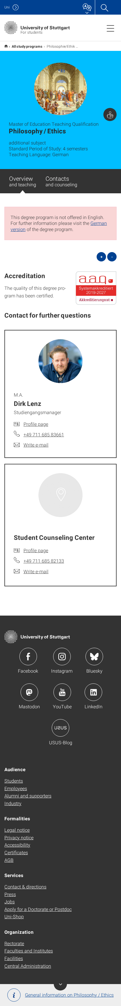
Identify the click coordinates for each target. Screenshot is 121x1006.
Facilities (13, 958)
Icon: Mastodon (29, 692)
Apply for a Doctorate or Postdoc (38, 909)
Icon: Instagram (62, 656)
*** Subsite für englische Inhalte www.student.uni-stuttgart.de (6, 46)
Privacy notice (18, 837)
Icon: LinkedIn (93, 692)
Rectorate (14, 943)
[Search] (104, 7)
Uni (7, 7)
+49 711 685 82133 (43, 561)
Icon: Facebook (28, 656)
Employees (15, 788)
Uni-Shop (14, 916)
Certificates (16, 852)
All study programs (27, 46)
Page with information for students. (110, 114)
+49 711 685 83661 (43, 434)
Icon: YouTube (62, 692)
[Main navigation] (110, 28)
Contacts (61, 181)
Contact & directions (25, 886)
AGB (9, 860)
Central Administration (27, 966)
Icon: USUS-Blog (60, 728)
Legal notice (17, 830)
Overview (22, 181)
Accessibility (17, 845)
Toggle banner (60, 984)
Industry (12, 803)
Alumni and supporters (27, 796)
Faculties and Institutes (28, 951)
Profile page (35, 424)
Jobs (9, 901)
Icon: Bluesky (94, 656)
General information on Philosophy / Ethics (69, 995)
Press (10, 894)
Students (13, 781)
